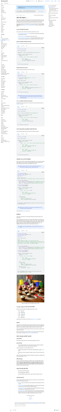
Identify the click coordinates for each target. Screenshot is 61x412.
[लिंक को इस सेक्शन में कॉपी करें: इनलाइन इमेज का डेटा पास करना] (28, 67)
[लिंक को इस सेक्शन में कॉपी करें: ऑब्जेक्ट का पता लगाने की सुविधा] (32, 159)
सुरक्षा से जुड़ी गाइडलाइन (21, 390)
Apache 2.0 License (17, 403)
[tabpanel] (30, 56)
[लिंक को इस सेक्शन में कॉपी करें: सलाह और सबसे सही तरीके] (29, 368)
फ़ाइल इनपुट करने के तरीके (34, 319)
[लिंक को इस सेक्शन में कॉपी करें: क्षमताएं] (20, 322)
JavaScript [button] (22, 106)
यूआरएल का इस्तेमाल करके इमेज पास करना (23, 33)
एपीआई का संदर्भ (6, 3)
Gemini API (20, 15)
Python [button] (18, 106)
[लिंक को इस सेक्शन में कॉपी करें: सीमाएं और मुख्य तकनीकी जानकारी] (32, 336)
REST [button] (26, 106)
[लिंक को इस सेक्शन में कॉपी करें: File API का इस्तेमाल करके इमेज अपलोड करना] (33, 101)
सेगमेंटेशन (37, 332)
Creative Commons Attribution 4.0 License (33, 402)
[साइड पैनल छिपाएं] (11, 410)
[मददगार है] (29, 397)
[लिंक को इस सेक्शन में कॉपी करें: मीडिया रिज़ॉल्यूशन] (23, 359)
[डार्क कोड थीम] (42, 47)
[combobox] (30, 1)
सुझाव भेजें (30, 398)
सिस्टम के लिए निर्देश (21, 385)
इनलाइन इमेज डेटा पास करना (22, 36)
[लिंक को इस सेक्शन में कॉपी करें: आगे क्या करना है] (24, 377)
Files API (18, 43)
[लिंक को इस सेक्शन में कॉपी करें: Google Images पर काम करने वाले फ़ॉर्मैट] (35, 306)
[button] (5, 32)
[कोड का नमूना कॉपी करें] (43, 47)
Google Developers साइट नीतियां (34, 403)
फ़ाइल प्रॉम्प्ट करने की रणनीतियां (22, 388)
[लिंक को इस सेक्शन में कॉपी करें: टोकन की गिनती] (23, 343)
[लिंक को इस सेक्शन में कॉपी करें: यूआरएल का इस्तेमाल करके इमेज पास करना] (32, 41)
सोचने (27, 226)
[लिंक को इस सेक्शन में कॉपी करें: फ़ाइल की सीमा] (22, 338)
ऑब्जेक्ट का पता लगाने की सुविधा (30, 332)
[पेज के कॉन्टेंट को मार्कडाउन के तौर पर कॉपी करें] (27, 18)
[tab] (18, 46)
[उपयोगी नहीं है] (31, 397)
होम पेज (17, 15)
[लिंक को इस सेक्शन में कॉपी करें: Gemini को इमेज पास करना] (29, 29)
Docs (2, 3)
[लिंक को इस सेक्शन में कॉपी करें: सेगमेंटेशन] (21, 214)
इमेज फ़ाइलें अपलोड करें (23, 97)
